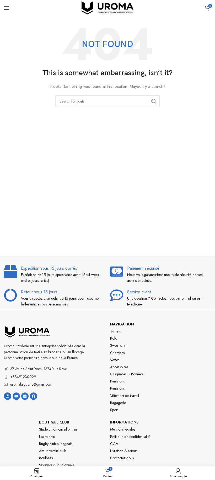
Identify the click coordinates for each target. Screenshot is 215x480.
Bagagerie (118, 402)
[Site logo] (107, 7)
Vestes (114, 359)
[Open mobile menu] (6, 8)
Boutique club (54, 422)
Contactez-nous (122, 458)
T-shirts (115, 331)
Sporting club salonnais (56, 465)
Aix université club (52, 450)
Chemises (117, 352)
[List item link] (46, 377)
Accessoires (119, 367)
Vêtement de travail (124, 395)
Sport (114, 409)
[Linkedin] (25, 396)
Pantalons (117, 381)
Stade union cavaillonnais (58, 429)
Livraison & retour (123, 450)
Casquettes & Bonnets (126, 374)
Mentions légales (122, 429)
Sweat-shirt (118, 345)
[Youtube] (16, 396)
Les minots (47, 436)
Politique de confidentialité (130, 436)
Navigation (122, 324)
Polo (113, 338)
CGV (114, 443)
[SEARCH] (154, 101)
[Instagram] (7, 396)
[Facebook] (33, 396)
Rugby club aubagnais (55, 443)
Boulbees (46, 458)
